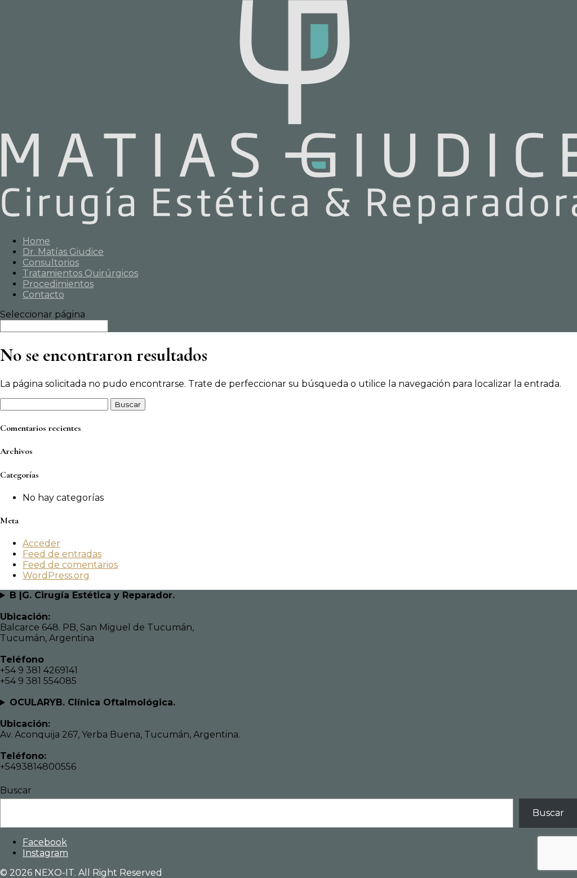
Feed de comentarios (70, 564)
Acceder (41, 543)
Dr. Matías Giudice (63, 251)
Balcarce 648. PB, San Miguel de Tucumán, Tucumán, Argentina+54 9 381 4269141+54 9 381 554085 (97, 638)
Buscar (16, 790)
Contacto (43, 294)
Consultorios (51, 262)
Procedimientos (58, 284)
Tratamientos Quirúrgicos (80, 273)
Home (36, 241)
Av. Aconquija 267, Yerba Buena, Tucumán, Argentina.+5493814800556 (120, 734)
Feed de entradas (62, 554)
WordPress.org (56, 575)
